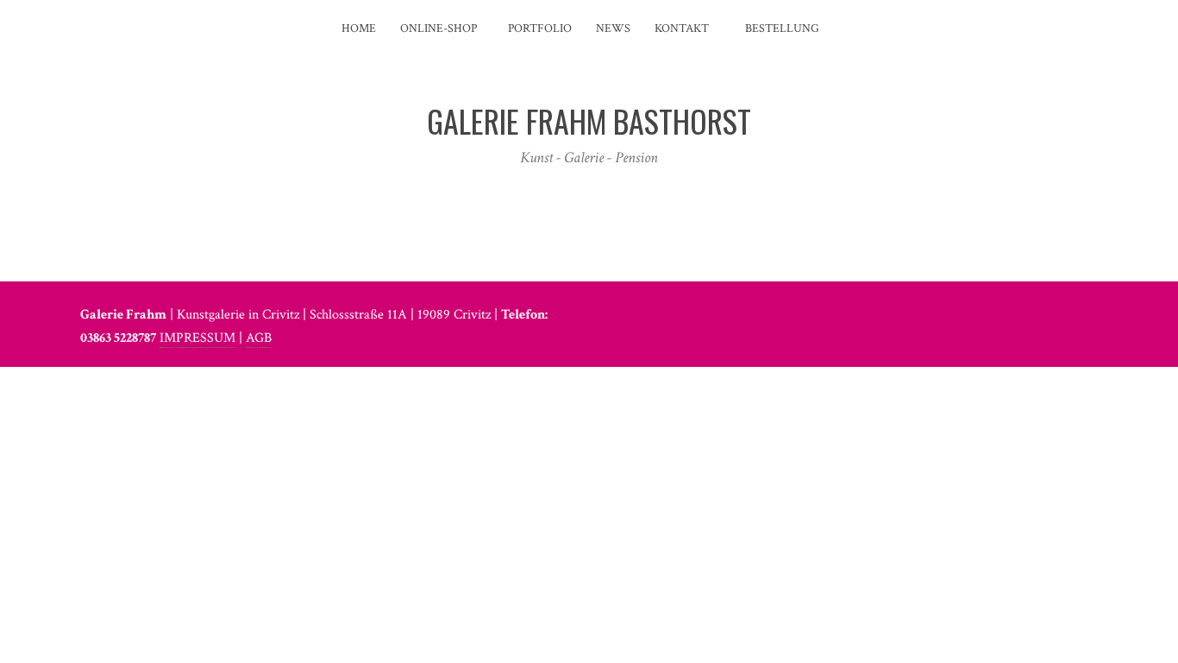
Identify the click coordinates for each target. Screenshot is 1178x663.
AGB (259, 338)
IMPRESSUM (197, 338)
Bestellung (781, 28)
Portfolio (540, 28)
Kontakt (682, 28)
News (613, 28)
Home (358, 28)
